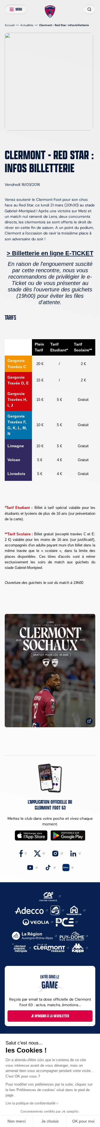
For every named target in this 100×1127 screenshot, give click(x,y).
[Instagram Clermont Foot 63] (57, 853)
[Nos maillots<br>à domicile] (50, 670)
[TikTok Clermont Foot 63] (49, 867)
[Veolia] (37, 921)
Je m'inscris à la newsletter (50, 1015)
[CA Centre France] (50, 896)
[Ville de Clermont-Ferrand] (51, 947)
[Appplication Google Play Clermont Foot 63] (68, 835)
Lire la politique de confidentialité (31, 1103)
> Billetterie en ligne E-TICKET (50, 253)
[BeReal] (67, 867)
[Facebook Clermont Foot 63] (23, 853)
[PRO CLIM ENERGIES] (67, 921)
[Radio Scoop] (57, 910)
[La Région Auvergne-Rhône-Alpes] (34, 935)
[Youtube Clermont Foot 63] (32, 867)
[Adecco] (31, 910)
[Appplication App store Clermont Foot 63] (31, 835)
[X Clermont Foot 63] (39, 853)
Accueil (9, 25)
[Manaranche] (76, 910)
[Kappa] (80, 947)
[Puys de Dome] (74, 935)
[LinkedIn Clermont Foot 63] (75, 853)
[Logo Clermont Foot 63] (50, 11)
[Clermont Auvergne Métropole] (21, 947)
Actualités (26, 25)
